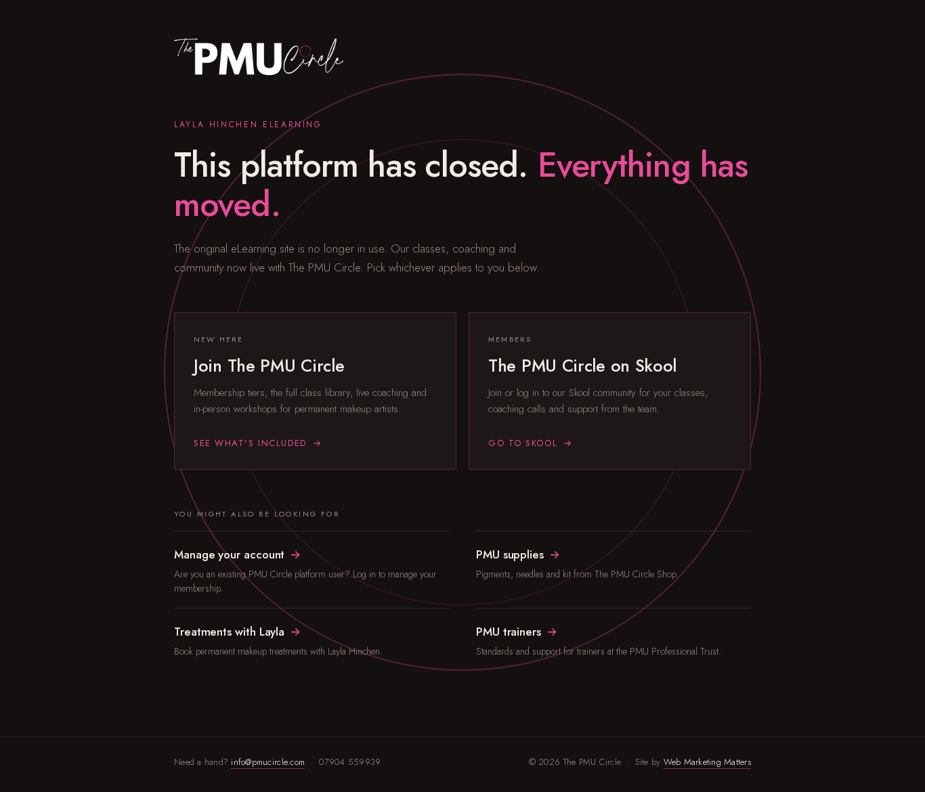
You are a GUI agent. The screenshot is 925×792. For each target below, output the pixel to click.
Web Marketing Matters (707, 761)
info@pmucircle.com (268, 761)
